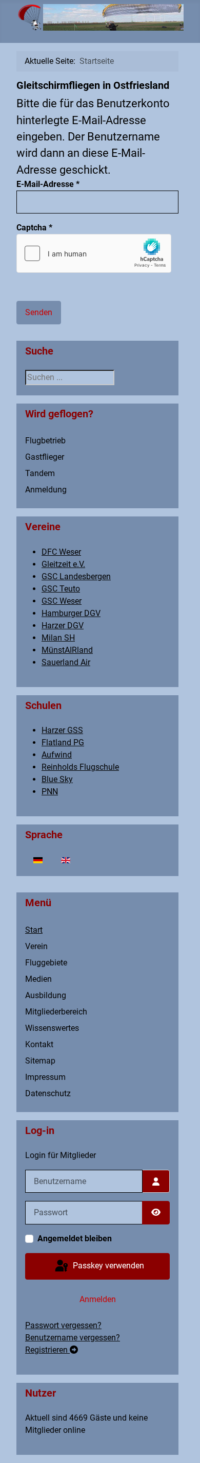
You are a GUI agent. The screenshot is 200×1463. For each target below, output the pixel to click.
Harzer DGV (63, 625)
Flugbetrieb (45, 440)
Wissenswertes (52, 1028)
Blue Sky (57, 779)
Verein (36, 946)
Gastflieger (44, 457)
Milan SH (58, 638)
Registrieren (47, 1350)
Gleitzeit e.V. (63, 564)
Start (34, 930)
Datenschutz (48, 1093)
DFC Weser (61, 552)
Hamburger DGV (71, 613)
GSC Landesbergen (76, 576)
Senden (38, 312)
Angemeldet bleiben (74, 1238)
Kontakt (39, 1044)
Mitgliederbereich (56, 1012)
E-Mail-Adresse (47, 184)
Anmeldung (46, 489)
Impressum (45, 1077)
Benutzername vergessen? (72, 1337)
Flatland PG (63, 742)
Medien (38, 979)
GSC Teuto (61, 589)
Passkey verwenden (107, 1265)
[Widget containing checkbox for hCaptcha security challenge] (93, 253)
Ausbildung (45, 995)
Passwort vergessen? (63, 1325)
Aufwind (57, 755)
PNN (50, 791)
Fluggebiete (46, 963)
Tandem (40, 473)
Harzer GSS (62, 730)
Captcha (34, 227)
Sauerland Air (66, 662)
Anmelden (97, 1299)
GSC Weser (62, 601)
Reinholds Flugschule (80, 767)
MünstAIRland (67, 650)
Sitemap (40, 1061)
